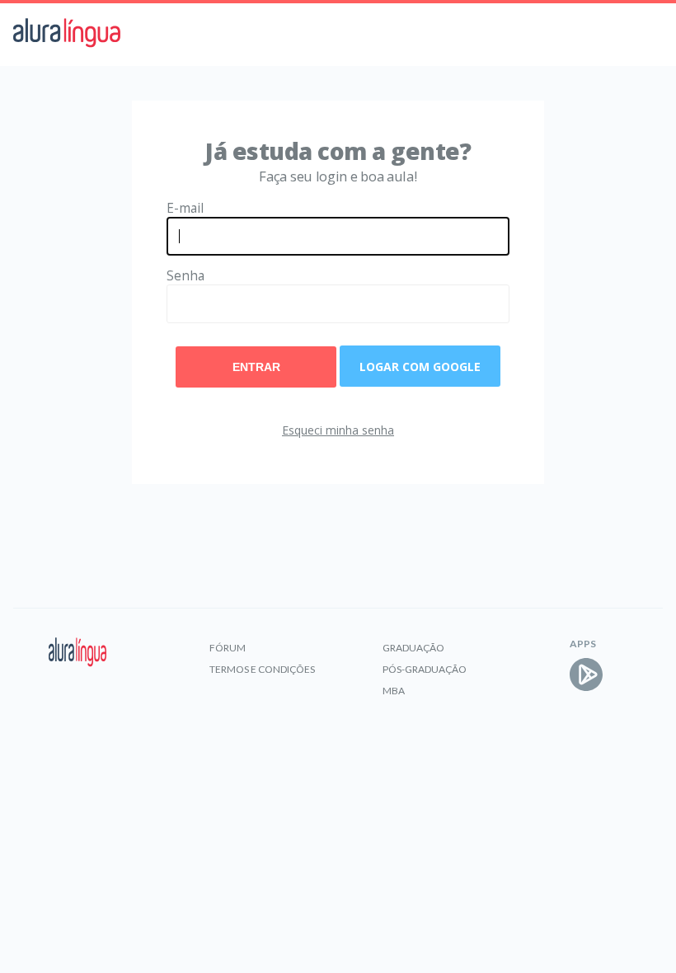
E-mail (185, 208)
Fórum (227, 648)
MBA (394, 690)
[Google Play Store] (586, 674)
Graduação (413, 648)
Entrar (256, 367)
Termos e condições (262, 669)
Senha (185, 275)
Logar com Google (420, 366)
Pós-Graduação (425, 669)
